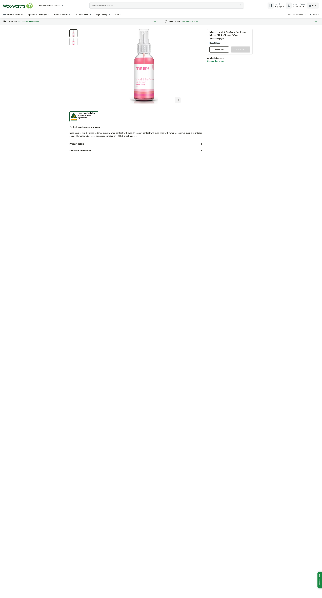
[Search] (241, 5)
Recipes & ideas (61, 14)
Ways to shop (101, 14)
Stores (316, 14)
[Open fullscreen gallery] (178, 100)
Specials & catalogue (37, 14)
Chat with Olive (320, 580)
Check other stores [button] (215, 61)
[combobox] (166, 6)
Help (117, 14)
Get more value (81, 14)
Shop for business (295, 14)
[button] (73, 33)
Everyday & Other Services (50, 6)
